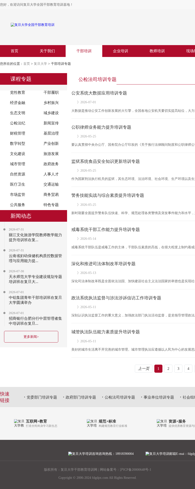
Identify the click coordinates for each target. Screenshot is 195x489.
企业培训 (120, 51)
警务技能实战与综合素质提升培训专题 (107, 195)
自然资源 (17, 174)
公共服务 (17, 205)
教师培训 (157, 51)
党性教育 (17, 92)
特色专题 (51, 205)
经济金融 (17, 103)
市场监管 (17, 195)
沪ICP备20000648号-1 (135, 469)
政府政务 (51, 164)
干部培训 (84, 51)
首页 (14, 51)
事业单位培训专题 (159, 397)
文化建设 (17, 154)
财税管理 (17, 133)
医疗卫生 (17, 184)
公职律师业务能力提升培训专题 (101, 127)
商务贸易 (51, 195)
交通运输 (51, 184)
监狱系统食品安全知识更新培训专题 (105, 161)
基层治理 (51, 133)
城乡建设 (51, 113)
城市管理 (17, 164)
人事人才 (51, 174)
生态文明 (17, 113)
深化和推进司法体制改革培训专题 (103, 263)
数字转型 (17, 143)
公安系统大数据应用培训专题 (99, 93)
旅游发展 (51, 154)
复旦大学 (40, 64)
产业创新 (51, 143)
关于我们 (47, 51)
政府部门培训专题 (81, 397)
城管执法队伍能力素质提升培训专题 (105, 331)
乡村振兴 (51, 103)
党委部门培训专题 (42, 397)
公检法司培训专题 (120, 397)
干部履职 (51, 92)
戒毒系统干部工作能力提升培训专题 (105, 229)
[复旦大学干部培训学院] (50, 25)
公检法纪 (17, 123)
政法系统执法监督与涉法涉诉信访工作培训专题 (116, 298)
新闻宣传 (51, 123)
